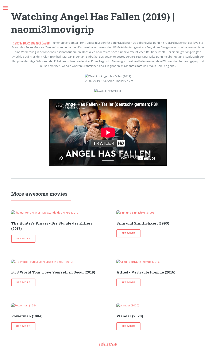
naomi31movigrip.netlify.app (31, 43)
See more (23, 238)
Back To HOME (108, 343)
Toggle (7, 8)
